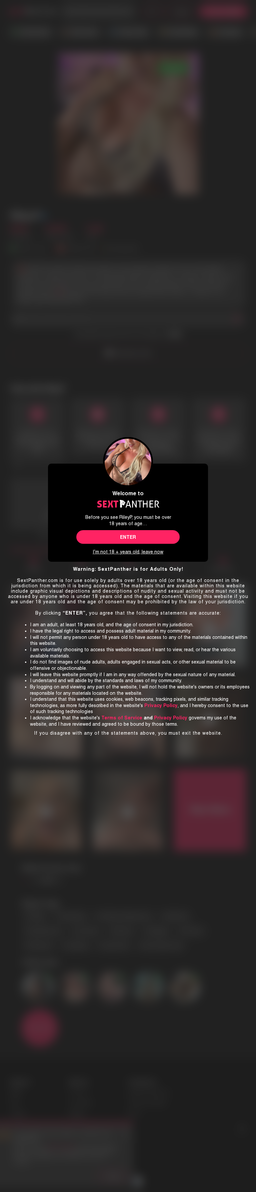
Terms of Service (121, 717)
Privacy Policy (170, 717)
